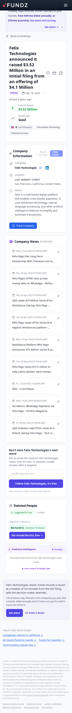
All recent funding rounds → (19, 640)
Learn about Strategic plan (37, 568)
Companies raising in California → (23, 635)
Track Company (25, 225)
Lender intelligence (53, 703)
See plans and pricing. (43, 20)
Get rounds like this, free (26, 535)
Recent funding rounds (13, 703)
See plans (14, 612)
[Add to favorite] (48, 73)
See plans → (52, 27)
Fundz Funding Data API (37, 695)
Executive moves (31, 707)
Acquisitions (47, 707)
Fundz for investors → (51, 640)
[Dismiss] (62, 27)
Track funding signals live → (19, 645)
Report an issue (43, 153)
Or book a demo (34, 612)
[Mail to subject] (54, 73)
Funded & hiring (34, 703)
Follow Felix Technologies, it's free (36, 483)
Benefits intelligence (12, 707)
